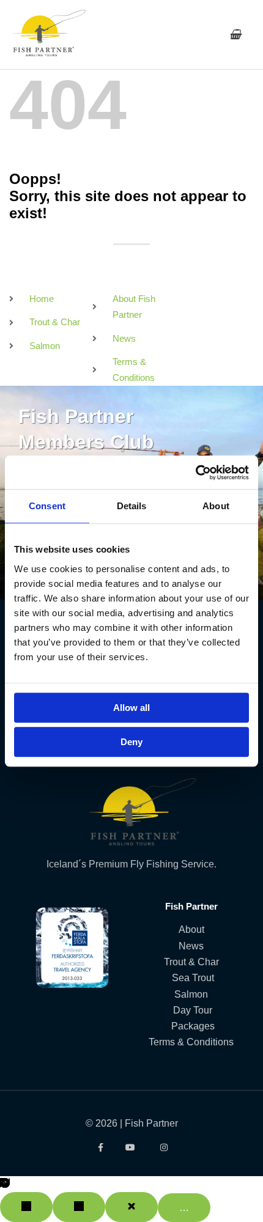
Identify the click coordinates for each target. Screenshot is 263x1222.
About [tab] (215, 506)
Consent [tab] (47, 506)
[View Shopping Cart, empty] (235, 34)
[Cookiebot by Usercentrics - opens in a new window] (195, 472)
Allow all (131, 707)
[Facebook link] (99, 1147)
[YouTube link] (132, 1147)
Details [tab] (132, 506)
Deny (131, 742)
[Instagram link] (164, 1147)
